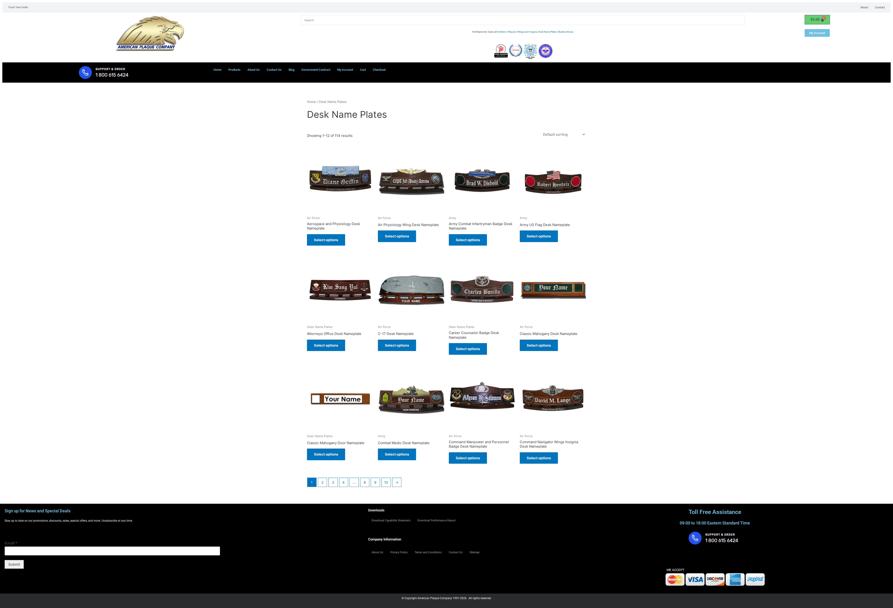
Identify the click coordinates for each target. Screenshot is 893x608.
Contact (880, 7)
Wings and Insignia (527, 31)
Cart (363, 69)
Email (11, 543)
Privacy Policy (399, 552)
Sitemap (475, 552)
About (864, 7)
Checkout (379, 69)
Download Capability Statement (391, 520)
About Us (253, 69)
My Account (345, 69)
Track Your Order (18, 7)
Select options (326, 240)
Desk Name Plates (547, 31)
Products (234, 69)
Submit (14, 564)
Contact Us (274, 69)
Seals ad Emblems (497, 31)
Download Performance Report (436, 520)
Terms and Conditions (428, 552)
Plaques (512, 31)
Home (217, 69)
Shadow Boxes (565, 31)
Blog (291, 69)
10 (386, 482)
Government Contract (315, 69)
